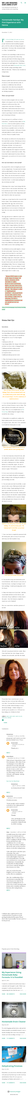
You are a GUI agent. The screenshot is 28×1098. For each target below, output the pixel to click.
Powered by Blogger (14, 1091)
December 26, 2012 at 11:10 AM (16, 758)
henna (9, 717)
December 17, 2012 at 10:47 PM (16, 736)
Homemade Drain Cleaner (14, 1021)
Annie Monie (10, 756)
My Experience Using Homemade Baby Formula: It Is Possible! (12, 974)
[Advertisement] (14, 933)
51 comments (11, 1038)
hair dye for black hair (13, 781)
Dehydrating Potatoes (12, 1066)
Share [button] (5, 722)
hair (7, 716)
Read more (23, 994)
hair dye (4, 717)
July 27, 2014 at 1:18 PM (18, 785)
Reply (8, 753)
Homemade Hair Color (19, 65)
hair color (18, 716)
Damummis (10, 796)
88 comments (11, 994)
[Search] (21, 3)
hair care (12, 716)
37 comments (11, 1082)
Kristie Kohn (14, 743)
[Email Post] (3, 720)
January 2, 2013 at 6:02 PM (15, 798)
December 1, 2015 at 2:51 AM (18, 832)
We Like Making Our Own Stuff (9, 3)
